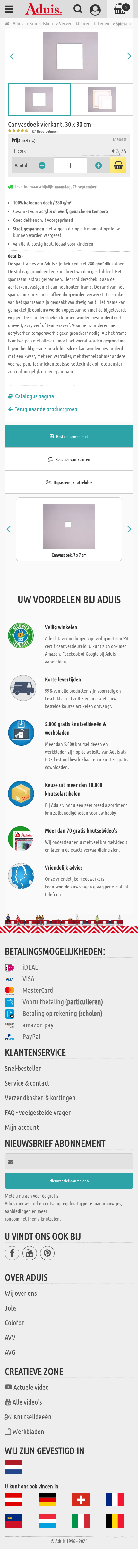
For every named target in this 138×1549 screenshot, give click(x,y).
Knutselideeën (32, 1416)
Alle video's (27, 1402)
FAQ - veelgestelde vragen (38, 1112)
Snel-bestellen (23, 1068)
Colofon (15, 1322)
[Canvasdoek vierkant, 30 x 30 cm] (70, 56)
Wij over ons (21, 1293)
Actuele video (31, 1387)
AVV (10, 1337)
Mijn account (22, 1127)
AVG (10, 1352)
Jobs (11, 1307)
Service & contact (27, 1082)
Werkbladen (28, 1431)
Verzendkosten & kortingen (40, 1097)
